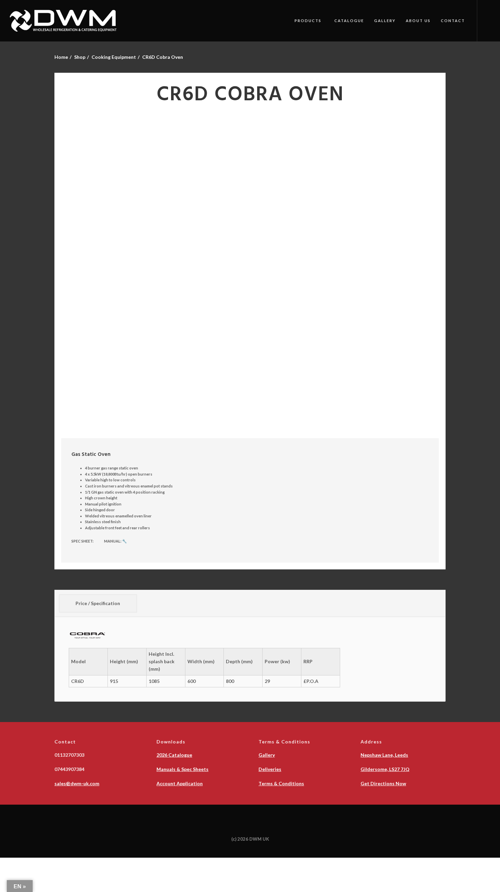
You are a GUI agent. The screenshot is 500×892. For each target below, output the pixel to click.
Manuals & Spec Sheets (182, 769)
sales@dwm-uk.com (76, 783)
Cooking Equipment (113, 57)
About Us (418, 20)
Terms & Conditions (281, 783)
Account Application (179, 783)
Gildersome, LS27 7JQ (385, 769)
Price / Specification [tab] (98, 603)
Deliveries (270, 769)
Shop (79, 57)
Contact (453, 20)
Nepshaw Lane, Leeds (384, 755)
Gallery (385, 20)
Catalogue (349, 20)
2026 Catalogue (174, 755)
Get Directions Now (383, 783)
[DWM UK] (64, 20)
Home (61, 57)
